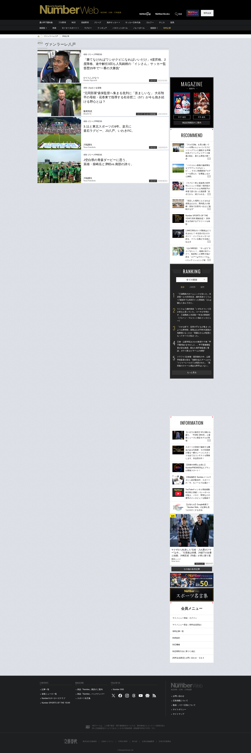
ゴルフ (149, 22)
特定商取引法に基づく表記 (183, 651)
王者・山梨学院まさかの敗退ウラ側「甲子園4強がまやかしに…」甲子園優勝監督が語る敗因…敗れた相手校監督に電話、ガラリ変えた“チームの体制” (194, 346)
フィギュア (102, 28)
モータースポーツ (69, 28)
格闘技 (42, 28)
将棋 (54, 28)
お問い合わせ (178, 696)
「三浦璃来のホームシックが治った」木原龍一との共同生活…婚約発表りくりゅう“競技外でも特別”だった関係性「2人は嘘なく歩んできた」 (194, 298)
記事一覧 (45, 689)
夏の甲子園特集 (46, 22)
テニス (162, 22)
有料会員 (207, 13)
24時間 (192, 287)
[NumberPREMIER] (193, 13)
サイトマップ (178, 714)
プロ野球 (62, 22)
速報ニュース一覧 (49, 694)
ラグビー (88, 28)
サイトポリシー (179, 709)
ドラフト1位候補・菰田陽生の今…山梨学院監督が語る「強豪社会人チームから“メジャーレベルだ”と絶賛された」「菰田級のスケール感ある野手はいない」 (194, 361)
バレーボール (139, 28)
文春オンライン (107, 741)
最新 (182, 287)
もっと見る (192, 372)
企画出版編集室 (148, 741)
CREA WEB (122, 741)
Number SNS (118, 689)
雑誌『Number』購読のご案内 (90, 689)
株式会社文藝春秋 (90, 741)
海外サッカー (112, 22)
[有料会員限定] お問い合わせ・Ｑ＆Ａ (188, 658)
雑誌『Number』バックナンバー (91, 694)
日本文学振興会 (165, 741)
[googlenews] (147, 696)
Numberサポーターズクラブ (53, 698)
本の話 (134, 741)
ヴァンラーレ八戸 (51, 36)
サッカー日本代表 (132, 22)
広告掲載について (180, 700)
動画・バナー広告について (184, 705)
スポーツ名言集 (83, 698)
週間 (202, 287)
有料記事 (167, 28)
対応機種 (176, 645)
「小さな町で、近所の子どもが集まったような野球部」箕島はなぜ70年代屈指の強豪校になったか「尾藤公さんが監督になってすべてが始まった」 (194, 331)
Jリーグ (97, 22)
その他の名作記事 (192, 569)
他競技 (153, 28)
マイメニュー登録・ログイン (184, 618)
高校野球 (85, 22)
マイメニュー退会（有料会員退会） (187, 625)
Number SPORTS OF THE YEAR (56, 703)
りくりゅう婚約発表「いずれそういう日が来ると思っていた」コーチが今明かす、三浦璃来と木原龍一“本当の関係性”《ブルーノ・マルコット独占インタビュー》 (194, 315)
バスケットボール (120, 28)
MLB (74, 22)
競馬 (172, 22)
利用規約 (176, 638)
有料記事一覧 (178, 631)
